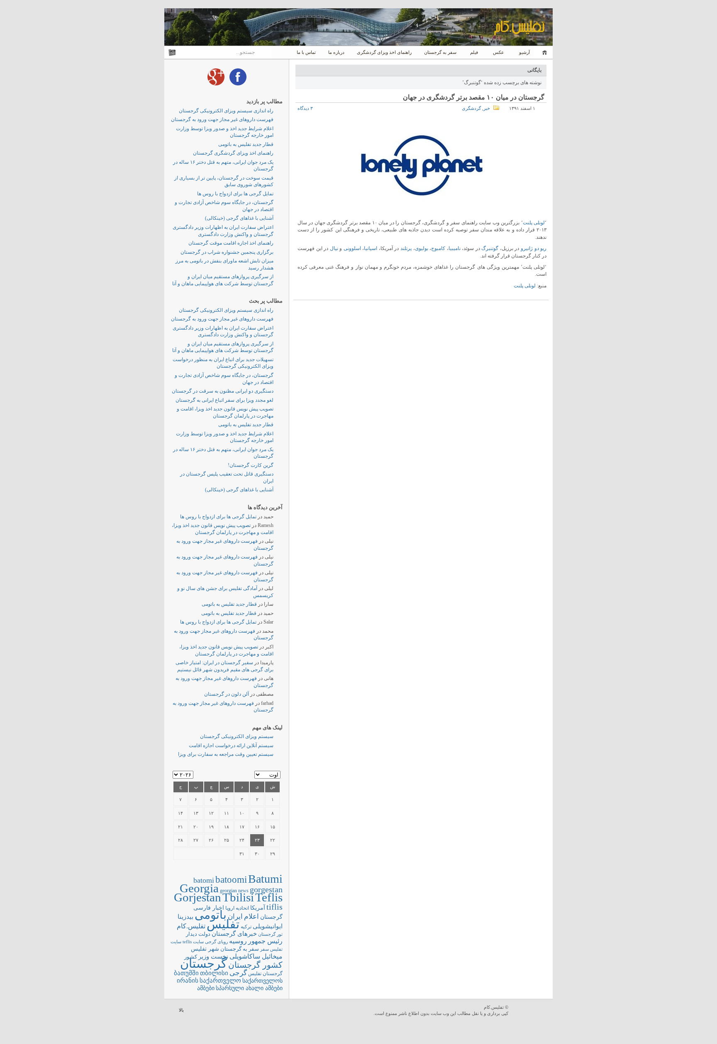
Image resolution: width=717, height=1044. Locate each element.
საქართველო (220, 980)
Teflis (269, 897)
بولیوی (421, 248)
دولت (204, 934)
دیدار (191, 934)
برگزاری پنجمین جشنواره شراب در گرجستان (226, 252)
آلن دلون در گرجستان (226, 694)
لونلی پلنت (534, 223)
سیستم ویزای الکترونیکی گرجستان (236, 736)
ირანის (187, 980)
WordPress (531, 1011)
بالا (181, 1010)
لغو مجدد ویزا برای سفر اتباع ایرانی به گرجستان (224, 400)
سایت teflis (193, 941)
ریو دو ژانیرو (533, 248)
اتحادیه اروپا (237, 908)
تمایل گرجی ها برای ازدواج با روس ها (235, 194)
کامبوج (438, 248)
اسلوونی (352, 248)
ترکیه (246, 927)
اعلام (251, 916)
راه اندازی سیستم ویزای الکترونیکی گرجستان (226, 111)
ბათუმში (186, 973)
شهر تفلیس (205, 948)
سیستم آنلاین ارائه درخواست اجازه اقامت (231, 745)
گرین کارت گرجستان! (250, 465)
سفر (264, 949)
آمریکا (257, 908)
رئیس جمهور (265, 941)
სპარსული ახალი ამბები (249, 988)
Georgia (199, 888)
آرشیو (524, 52)
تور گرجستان (270, 934)
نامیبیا (455, 248)
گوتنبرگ (489, 248)
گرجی (238, 973)
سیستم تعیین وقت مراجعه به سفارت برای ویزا (225, 754)
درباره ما (336, 52)
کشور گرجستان (255, 964)
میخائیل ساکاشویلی (256, 956)
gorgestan (266, 889)
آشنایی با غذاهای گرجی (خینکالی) (239, 218)
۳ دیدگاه (305, 108)
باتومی (211, 914)
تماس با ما (306, 52)
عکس (498, 52)
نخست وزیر (213, 956)
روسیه (238, 940)
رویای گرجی (216, 942)
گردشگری (471, 108)
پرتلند (406, 248)
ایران (235, 916)
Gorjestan (197, 897)
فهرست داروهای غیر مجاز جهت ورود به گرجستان (222, 119)
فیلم (474, 52)
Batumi (265, 878)
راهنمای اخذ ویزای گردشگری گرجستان (233, 153)
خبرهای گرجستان (234, 933)
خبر (486, 108)
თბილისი (214, 972)
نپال (334, 248)
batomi (203, 880)
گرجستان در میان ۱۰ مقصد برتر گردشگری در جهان (473, 97)
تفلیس (223, 924)
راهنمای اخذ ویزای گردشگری (384, 52)
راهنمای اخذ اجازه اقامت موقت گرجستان (230, 243)
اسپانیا (370, 248)
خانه (543, 52)
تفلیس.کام (191, 926)
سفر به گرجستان (440, 52)
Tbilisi (238, 897)
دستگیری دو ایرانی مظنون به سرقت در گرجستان (222, 391)
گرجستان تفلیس (265, 973)
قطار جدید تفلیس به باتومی (245, 144)
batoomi (231, 879)
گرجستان (203, 963)
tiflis (274, 906)
